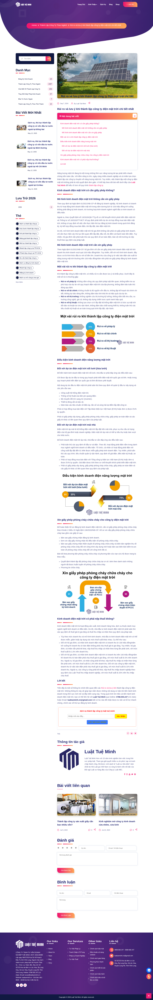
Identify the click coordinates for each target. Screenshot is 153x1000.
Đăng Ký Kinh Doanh (35, 79)
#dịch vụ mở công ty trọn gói (29, 277)
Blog (49, 959)
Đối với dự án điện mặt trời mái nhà (76, 151)
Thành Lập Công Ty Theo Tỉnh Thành (35, 104)
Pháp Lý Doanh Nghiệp (77, 956)
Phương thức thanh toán (96, 963)
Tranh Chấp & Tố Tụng (77, 952)
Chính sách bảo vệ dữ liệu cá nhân (97, 979)
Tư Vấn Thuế (73, 959)
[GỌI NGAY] (148, 976)
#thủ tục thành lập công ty (28, 243)
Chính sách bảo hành (97, 974)
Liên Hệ (131, 4)
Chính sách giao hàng (97, 958)
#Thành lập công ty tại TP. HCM (30, 253)
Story (50, 963)
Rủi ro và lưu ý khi (109, 688)
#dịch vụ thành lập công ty (28, 224)
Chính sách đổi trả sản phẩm (97, 969)
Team (50, 956)
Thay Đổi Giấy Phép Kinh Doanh (35, 94)
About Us (51, 952)
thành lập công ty (96, 185)
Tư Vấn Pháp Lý (74, 949)
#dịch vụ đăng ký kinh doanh (29, 263)
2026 (35, 207)
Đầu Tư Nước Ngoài (35, 99)
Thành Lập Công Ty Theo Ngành (53, 25)
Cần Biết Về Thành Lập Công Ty (35, 89)
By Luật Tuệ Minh (80, 103)
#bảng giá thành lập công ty (28, 238)
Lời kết (63, 164)
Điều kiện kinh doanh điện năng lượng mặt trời (78, 142)
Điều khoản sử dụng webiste (97, 953)
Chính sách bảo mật (97, 949)
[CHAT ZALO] (148, 970)
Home (34, 25)
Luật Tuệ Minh (76, 997)
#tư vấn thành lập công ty (28, 258)
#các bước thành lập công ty (29, 228)
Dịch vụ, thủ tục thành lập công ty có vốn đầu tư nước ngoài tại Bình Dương (40, 144)
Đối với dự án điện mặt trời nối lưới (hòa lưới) (80, 146)
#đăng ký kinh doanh (26, 273)
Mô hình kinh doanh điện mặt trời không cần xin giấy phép (84, 128)
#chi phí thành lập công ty (28, 233)
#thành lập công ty (25, 268)
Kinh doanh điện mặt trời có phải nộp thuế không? (79, 160)
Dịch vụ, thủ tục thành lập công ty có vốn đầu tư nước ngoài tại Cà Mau (40, 181)
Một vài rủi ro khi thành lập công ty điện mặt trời (79, 137)
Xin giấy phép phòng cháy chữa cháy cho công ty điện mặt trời (84, 155)
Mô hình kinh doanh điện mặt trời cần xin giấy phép (82, 133)
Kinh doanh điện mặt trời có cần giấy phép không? (79, 124)
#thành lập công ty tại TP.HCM (29, 248)
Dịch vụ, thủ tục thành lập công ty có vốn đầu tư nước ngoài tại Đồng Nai (40, 126)
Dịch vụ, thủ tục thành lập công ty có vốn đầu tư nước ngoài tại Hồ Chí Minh (40, 163)
